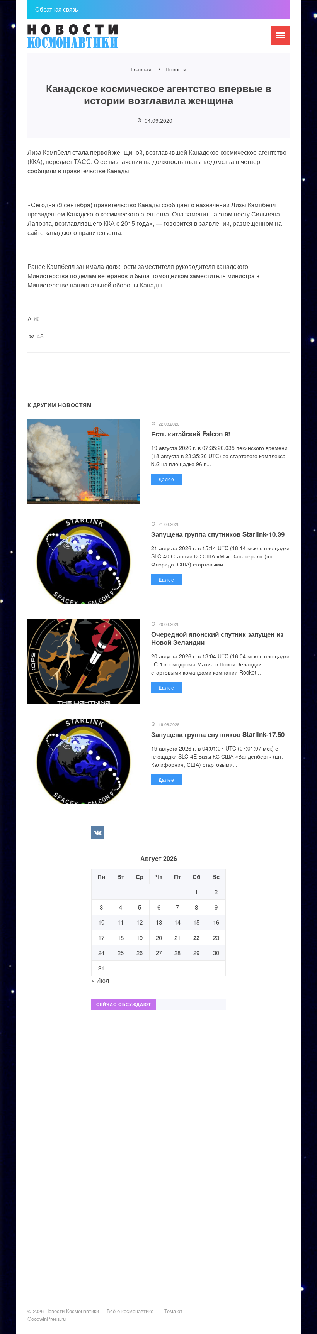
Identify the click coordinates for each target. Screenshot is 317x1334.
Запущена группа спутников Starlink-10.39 (218, 534)
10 (101, 922)
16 (216, 922)
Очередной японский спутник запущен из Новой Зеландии (217, 637)
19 (139, 937)
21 (177, 937)
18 (121, 937)
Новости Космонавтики (85, 39)
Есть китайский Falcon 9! (190, 433)
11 (121, 922)
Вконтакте (97, 832)
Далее (166, 479)
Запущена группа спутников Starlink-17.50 (218, 734)
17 (101, 937)
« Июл (100, 980)
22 (196, 937)
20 (159, 937)
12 (139, 922)
